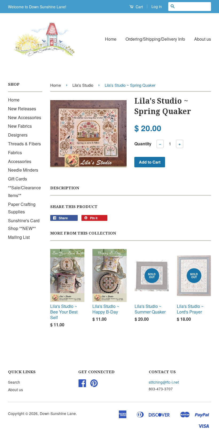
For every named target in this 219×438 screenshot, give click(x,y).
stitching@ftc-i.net (164, 382)
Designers (18, 135)
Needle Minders (23, 170)
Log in (156, 6)
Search (14, 382)
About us (202, 39)
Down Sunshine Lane (58, 413)
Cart (139, 6)
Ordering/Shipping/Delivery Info (155, 39)
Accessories (19, 161)
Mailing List (19, 237)
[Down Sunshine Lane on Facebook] (82, 384)
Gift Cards (17, 179)
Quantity (142, 144)
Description (64, 188)
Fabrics (15, 152)
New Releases (22, 108)
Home (110, 39)
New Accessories (24, 117)
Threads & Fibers (24, 144)
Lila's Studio (82, 85)
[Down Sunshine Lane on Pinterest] (94, 384)
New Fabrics (20, 126)
